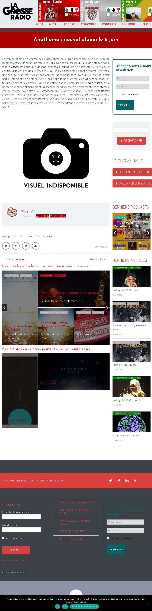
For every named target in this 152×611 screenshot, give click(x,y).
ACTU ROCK (42, 215)
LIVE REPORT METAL (12, 275)
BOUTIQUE (129, 24)
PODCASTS (109, 24)
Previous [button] (4, 307)
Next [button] (107, 307)
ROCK (39, 24)
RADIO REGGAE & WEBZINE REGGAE (74, 522)
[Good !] (66, 9)
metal (82, 11)
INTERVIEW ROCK (47, 275)
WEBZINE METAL (26, 275)
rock (40, 11)
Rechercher (133, 140)
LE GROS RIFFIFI (121, 217)
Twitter (6, 246)
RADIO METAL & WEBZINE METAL (74, 512)
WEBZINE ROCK (58, 215)
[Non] (148, 603)
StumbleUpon (35, 246)
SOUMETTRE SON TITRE (19, 480)
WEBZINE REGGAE (134, 268)
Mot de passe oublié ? (15, 560)
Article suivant (98, 259)
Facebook (16, 246)
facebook (119, 480)
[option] (56, 307)
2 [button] (57, 343)
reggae (123, 11)
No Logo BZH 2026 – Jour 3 (126, 290)
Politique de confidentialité (84, 606)
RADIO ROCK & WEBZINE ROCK (76, 503)
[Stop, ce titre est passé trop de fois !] (71, 9)
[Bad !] (76, 9)
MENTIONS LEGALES (51, 480)
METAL (53, 24)
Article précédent (16, 259)
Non (65, 606)
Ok (57, 606)
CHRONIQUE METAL (48, 313)
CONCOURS (88, 24)
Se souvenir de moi (15, 538)
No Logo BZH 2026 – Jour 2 (126, 400)
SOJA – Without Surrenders (126, 435)
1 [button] (55, 343)
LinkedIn (26, 246)
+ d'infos (74, 14)
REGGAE (69, 24)
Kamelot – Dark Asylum (124, 364)
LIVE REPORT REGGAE (120, 268)
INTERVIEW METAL (119, 303)
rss (135, 480)
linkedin (127, 480)
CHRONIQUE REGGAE (120, 413)
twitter (111, 480)
